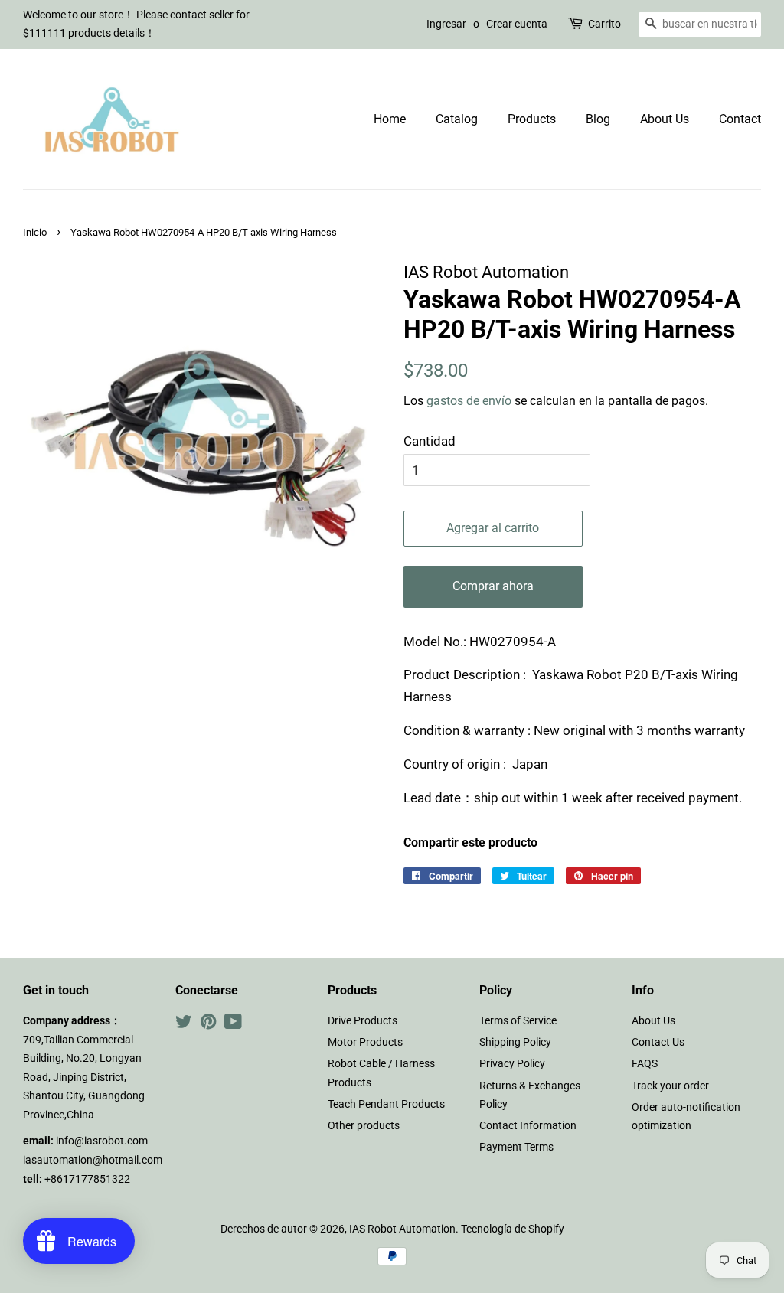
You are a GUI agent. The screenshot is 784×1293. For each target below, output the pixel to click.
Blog (598, 119)
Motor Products (365, 1042)
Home (390, 119)
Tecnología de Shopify (512, 1229)
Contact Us (658, 1042)
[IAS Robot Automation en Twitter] (183, 1024)
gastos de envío (468, 400)
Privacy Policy (512, 1063)
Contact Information (528, 1125)
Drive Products (362, 1020)
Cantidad (429, 441)
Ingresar (446, 24)
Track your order (670, 1085)
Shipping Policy (515, 1042)
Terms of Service (518, 1020)
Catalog (457, 119)
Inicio (35, 232)
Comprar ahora (493, 586)
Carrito (604, 24)
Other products (364, 1125)
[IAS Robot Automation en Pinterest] (208, 1024)
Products (532, 119)
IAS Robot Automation (402, 1229)
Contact (740, 119)
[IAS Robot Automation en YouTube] (233, 1024)
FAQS (645, 1063)
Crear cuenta (516, 24)
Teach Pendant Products (386, 1104)
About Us (664, 119)
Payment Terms (516, 1147)
